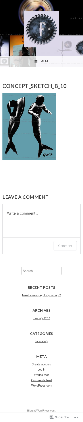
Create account (41, 364)
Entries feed (41, 375)
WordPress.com (41, 385)
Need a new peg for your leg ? (41, 295)
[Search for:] (41, 271)
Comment (65, 246)
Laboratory (41, 341)
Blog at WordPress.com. (41, 410)
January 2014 (41, 318)
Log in (41, 369)
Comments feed (41, 380)
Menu (45, 61)
